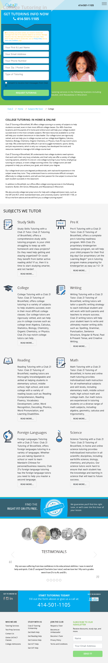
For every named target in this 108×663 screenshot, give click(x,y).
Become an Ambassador (55, 630)
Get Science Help (34, 640)
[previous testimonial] (12, 554)
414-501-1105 (86, 5)
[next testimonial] (95, 554)
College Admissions (13, 644)
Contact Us (9, 633)
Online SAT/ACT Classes (11, 638)
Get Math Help (33, 632)
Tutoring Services (12, 626)
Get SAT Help (33, 648)
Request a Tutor (56, 626)
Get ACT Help (33, 644)
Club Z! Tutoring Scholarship (34, 627)
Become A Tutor (56, 636)
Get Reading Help (35, 636)
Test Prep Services (12, 629)
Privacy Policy (38, 38)
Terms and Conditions (11, 40)
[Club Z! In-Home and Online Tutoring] (11, 5)
